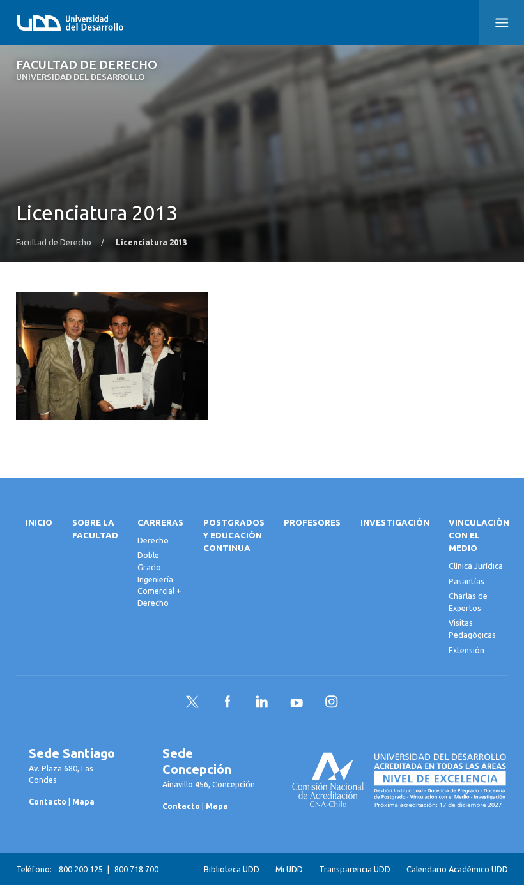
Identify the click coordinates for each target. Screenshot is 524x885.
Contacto (47, 801)
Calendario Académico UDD (457, 869)
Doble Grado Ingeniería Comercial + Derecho (159, 578)
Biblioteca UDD (231, 869)
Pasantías (466, 581)
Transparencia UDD (354, 869)
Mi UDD (289, 869)
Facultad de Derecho (86, 70)
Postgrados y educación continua (234, 535)
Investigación (394, 522)
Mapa (83, 801)
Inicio (39, 522)
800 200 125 (81, 869)
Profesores (312, 522)
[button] (501, 22)
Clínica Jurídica (476, 565)
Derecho (153, 540)
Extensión (466, 650)
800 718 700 (136, 869)
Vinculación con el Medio (479, 535)
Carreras (160, 522)
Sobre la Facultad (95, 529)
